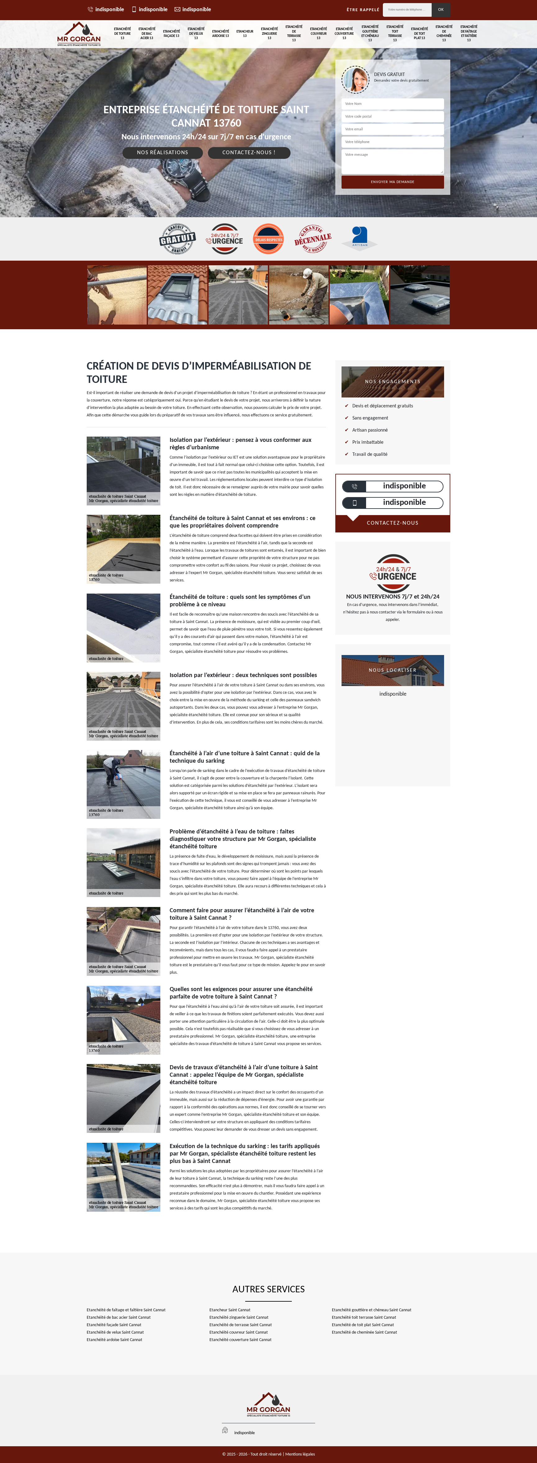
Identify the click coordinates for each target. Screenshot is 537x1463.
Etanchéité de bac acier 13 (147, 34)
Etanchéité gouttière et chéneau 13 (370, 33)
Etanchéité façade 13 (171, 34)
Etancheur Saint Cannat (229, 1310)
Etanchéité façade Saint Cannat (114, 1325)
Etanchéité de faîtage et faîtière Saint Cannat (126, 1310)
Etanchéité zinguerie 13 (269, 34)
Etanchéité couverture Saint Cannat (240, 1340)
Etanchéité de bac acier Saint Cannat (119, 1317)
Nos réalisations (162, 153)
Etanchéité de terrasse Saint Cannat (240, 1325)
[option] (117, 295)
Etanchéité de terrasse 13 (294, 33)
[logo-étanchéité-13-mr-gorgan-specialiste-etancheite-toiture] (79, 34)
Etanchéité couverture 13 (344, 34)
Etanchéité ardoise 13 (220, 34)
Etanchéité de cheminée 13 (444, 33)
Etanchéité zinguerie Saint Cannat (238, 1317)
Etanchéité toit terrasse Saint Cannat (364, 1317)
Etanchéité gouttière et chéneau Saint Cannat (371, 1310)
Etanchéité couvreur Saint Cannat (238, 1332)
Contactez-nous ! (249, 153)
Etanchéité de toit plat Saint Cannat (363, 1325)
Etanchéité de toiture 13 (122, 34)
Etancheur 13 (244, 34)
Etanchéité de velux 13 (196, 34)
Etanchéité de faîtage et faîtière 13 (469, 33)
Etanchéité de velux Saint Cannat (115, 1332)
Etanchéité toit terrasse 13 (395, 33)
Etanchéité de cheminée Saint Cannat (364, 1332)
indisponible (109, 10)
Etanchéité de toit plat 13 (419, 34)
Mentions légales (300, 1454)
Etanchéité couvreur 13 (318, 34)
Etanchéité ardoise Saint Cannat (114, 1340)
